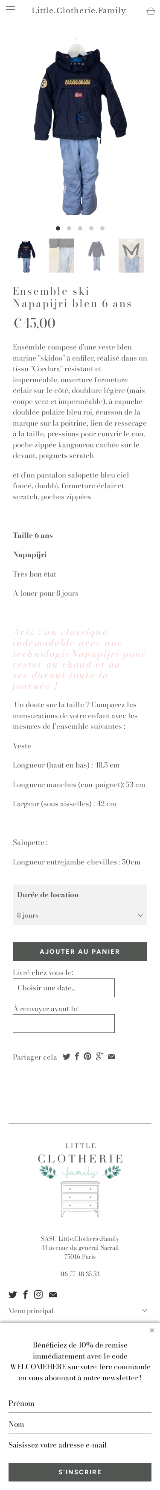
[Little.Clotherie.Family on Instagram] (38, 1294)
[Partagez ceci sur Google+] (100, 1056)
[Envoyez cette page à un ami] (111, 1056)
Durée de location (48, 894)
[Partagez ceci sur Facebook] (77, 1056)
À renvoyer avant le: (46, 1008)
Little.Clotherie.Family (79, 10)
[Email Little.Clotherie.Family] (53, 1294)
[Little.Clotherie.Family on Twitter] (13, 1294)
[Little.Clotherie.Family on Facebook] (25, 1294)
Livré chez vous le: (43, 972)
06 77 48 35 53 (80, 1274)
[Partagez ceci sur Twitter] (66, 1056)
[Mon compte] (7, 9)
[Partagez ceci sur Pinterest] (87, 1056)
